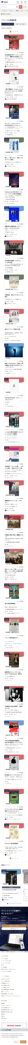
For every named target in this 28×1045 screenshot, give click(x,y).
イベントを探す (4, 958)
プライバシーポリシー (6, 1005)
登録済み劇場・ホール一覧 (7, 993)
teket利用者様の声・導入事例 (7, 989)
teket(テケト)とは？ (5, 979)
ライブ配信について (5, 987)
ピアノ (22, 10)
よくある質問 (4, 967)
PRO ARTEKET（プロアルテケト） (8, 969)
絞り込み (25, 6)
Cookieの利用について (6, 1007)
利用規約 (3, 1003)
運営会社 (3, 1014)
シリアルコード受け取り (6, 971)
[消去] (17, 7)
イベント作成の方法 (5, 981)
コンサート (11, 10)
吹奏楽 (17, 10)
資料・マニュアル (5, 991)
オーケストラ (4, 10)
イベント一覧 (20, 951)
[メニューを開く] (25, 2)
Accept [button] (23, 1041)
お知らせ (3, 1016)
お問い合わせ (4, 1018)
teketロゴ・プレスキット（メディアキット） (11, 995)
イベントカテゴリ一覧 (6, 960)
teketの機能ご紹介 (5, 985)
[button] (7, 903)
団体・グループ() (20, 24)
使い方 (2, 965)
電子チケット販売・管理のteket (8, 951)
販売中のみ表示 (7, 14)
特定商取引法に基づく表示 (7, 1011)
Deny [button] (16, 1041)
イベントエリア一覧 (5, 962)
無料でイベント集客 (14, 925)
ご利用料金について (5, 983)
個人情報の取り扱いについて (7, 1009)
